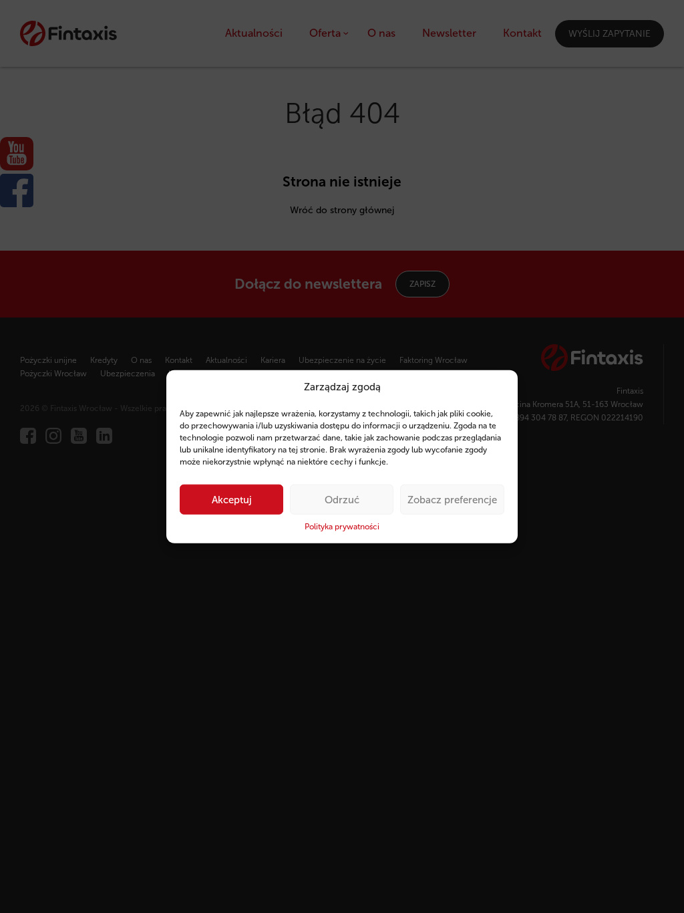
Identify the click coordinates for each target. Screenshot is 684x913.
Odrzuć (342, 500)
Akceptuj (232, 500)
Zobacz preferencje (452, 500)
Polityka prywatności (342, 526)
